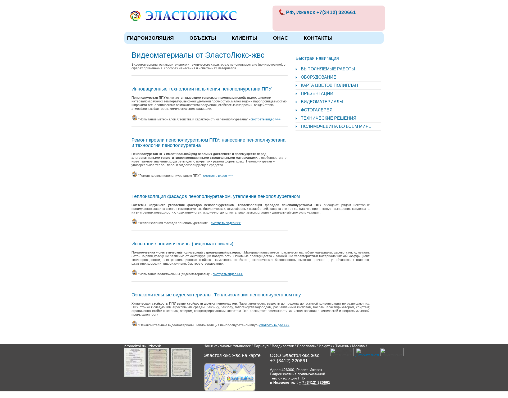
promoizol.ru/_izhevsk (142, 346)
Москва (358, 346)
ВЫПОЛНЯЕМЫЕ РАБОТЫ (328, 69)
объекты (202, 38)
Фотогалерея (317, 110)
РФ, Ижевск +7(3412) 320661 (321, 12)
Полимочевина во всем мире (336, 126)
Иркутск (325, 346)
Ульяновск (242, 346)
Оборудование (318, 77)
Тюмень (342, 346)
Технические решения (328, 118)
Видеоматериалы (322, 102)
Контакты (318, 38)
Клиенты (244, 38)
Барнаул (261, 346)
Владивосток (283, 346)
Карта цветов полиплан (329, 85)
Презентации (317, 93)
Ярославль (306, 346)
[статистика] (367, 355)
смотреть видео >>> (266, 119)
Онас (280, 38)
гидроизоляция (150, 38)
